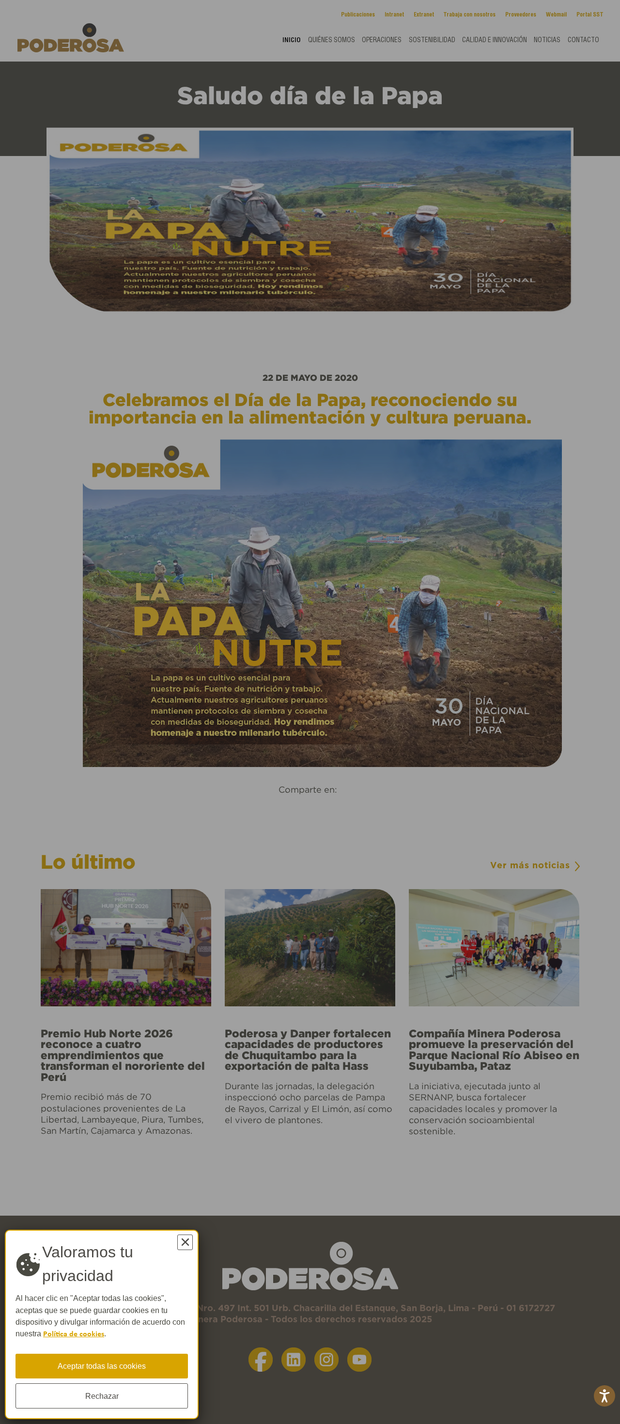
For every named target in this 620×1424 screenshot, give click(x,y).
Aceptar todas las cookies (102, 1365)
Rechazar (102, 1396)
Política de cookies (73, 1334)
